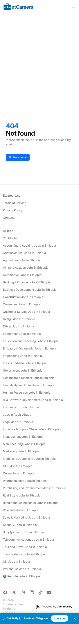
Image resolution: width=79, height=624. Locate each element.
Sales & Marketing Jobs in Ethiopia (26, 517)
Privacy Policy (12, 210)
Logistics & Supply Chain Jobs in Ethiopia (31, 429)
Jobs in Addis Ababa (17, 414)
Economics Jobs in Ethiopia (22, 334)
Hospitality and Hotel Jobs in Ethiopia (28, 385)
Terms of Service (14, 203)
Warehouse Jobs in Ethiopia (22, 569)
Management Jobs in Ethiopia (23, 436)
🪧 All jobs (10, 238)
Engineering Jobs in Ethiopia (22, 356)
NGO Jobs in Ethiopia (17, 466)
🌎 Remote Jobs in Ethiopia (21, 576)
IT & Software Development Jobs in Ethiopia (33, 400)
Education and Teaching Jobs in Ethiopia (30, 341)
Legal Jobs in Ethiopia (18, 422)
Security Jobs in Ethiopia (20, 525)
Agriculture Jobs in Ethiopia (22, 260)
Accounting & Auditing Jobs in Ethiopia (29, 245)
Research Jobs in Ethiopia (20, 510)
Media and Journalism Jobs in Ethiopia (29, 458)
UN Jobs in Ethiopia (16, 561)
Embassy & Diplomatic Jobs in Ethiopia (29, 348)
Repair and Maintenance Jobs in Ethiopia (30, 503)
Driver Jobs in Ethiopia (18, 326)
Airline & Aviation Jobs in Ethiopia (26, 267)
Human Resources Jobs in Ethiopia (26, 392)
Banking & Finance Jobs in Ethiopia (27, 282)
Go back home (17, 157)
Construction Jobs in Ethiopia (23, 297)
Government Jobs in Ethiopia (22, 370)
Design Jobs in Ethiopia (19, 319)
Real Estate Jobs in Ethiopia (22, 495)
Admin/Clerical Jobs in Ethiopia (24, 253)
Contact (8, 217)
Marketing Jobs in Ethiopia (21, 451)
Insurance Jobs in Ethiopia (21, 407)
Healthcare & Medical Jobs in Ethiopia (29, 378)
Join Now (59, 618)
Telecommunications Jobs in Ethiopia (28, 539)
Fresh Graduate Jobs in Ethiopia (24, 363)
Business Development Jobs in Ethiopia (30, 289)
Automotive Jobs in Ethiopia (22, 275)
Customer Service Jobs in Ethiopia (26, 311)
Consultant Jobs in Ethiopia (21, 304)
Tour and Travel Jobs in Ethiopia (25, 547)
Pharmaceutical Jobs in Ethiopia (25, 481)
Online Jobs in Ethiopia (18, 473)
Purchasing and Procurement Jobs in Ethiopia (34, 488)
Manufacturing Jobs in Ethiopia (24, 444)
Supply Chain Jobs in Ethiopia (23, 532)
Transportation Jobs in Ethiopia (24, 554)
